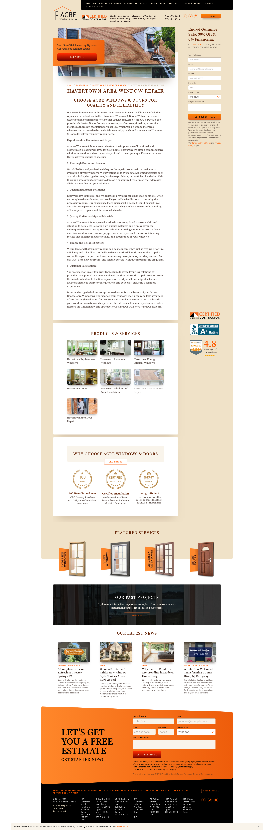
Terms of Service (200, 774)
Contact (208, 3)
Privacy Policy (165, 769)
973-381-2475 (172, 19)
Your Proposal (94, 7)
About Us (91, 3)
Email (190, 64)
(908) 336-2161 (155, 813)
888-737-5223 (198, 44)
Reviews (173, 3)
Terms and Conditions (201, 143)
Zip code (192, 83)
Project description (196, 101)
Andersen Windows (110, 3)
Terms (74, 793)
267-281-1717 (85, 818)
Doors (153, 3)
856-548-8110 (102, 817)
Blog (163, 3)
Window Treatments (135, 3)
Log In (211, 16)
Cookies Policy (121, 826)
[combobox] (204, 97)
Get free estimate (205, 116)
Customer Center (191, 3)
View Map (137, 615)
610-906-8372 (172, 16)
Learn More (115, 461)
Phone (191, 74)
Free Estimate (211, 790)
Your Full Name (194, 55)
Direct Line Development (59, 809)
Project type (193, 92)
